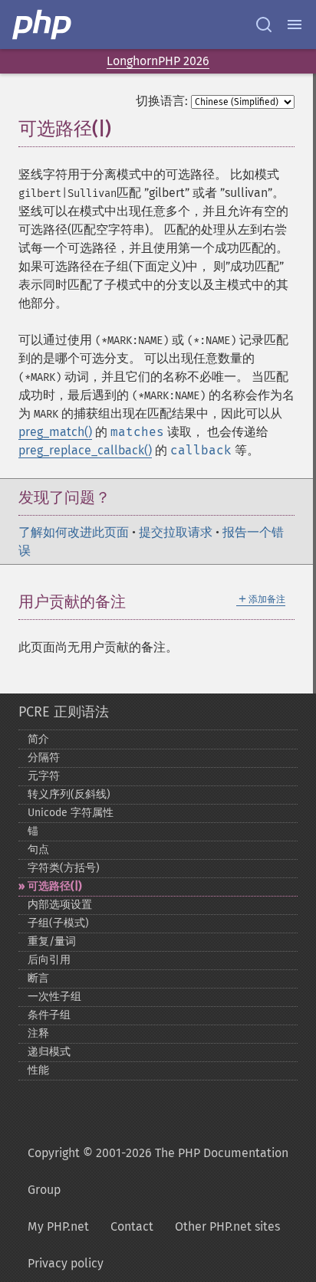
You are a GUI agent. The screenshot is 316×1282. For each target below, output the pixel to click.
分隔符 (44, 757)
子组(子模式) (58, 923)
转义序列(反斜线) (69, 794)
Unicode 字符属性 (71, 812)
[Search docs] (264, 24)
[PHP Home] (43, 24)
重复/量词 (52, 941)
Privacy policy (66, 1263)
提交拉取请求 (175, 532)
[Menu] (294, 24)
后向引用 (49, 959)
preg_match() (55, 432)
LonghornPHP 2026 (158, 61)
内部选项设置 (60, 904)
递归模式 (49, 1051)
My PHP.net (58, 1226)
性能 (38, 1070)
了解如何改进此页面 (73, 532)
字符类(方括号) (64, 867)
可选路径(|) (55, 886)
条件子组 (49, 1014)
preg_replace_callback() (85, 450)
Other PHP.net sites (227, 1226)
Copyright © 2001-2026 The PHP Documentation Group (158, 1171)
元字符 (44, 775)
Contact (131, 1226)
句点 (38, 849)
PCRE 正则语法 (63, 711)
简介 (38, 739)
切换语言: (162, 100)
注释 (38, 1033)
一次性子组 (54, 996)
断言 (38, 978)
